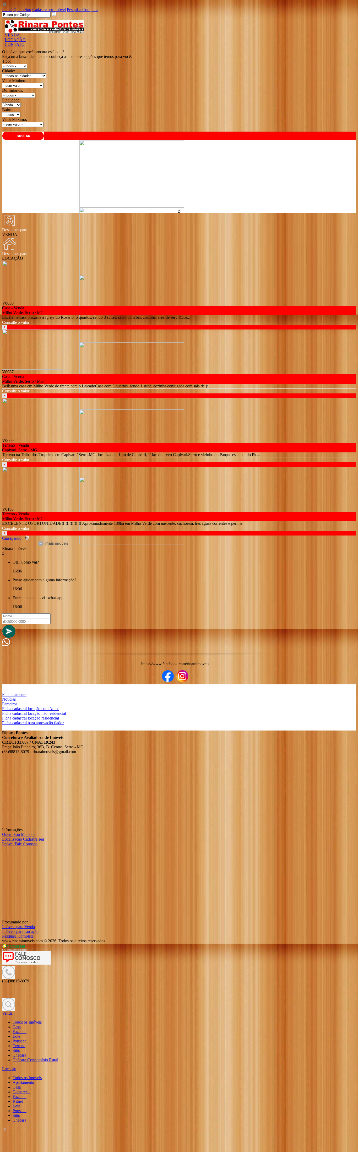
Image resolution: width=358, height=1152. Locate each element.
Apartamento (23, 1082)
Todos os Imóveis (27, 1022)
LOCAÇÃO (15, 39)
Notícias (9, 699)
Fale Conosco (26, 844)
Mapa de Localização (18, 836)
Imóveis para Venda (18, 926)
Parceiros (9, 704)
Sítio (16, 1050)
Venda (7, 1013)
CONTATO (15, 44)
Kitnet (18, 1101)
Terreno (19, 1045)
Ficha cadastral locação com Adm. (30, 708)
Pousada (19, 1041)
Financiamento (14, 694)
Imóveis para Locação (20, 931)
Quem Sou (22, 9)
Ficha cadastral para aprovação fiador (33, 723)
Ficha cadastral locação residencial (30, 718)
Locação (9, 1069)
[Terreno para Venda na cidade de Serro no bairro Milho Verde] (32, 505)
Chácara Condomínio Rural (35, 1060)
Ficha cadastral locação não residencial (34, 713)
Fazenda (19, 1031)
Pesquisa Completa (82, 9)
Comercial (21, 1092)
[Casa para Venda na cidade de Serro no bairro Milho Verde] (131, 206)
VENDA (12, 35)
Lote (16, 1036)
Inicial (7, 9)
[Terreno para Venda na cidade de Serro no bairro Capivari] (32, 437)
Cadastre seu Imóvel (49, 9)
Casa (17, 1027)
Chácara (19, 1055)
